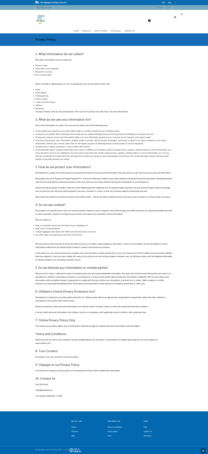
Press (109, 436)
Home (74, 427)
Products (75, 431)
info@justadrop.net (45, 7)
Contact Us (148, 431)
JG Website (66, 450)
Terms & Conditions (115, 427)
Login (168, 7)
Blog (169, 2)
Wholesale (147, 436)
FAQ (163, 2)
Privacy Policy (113, 431)
